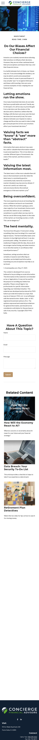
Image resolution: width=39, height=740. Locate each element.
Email (5, 345)
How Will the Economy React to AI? (18, 424)
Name (6, 333)
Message (7, 357)
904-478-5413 (32, 737)
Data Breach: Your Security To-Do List (16, 468)
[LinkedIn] (21, 719)
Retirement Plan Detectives (14, 509)
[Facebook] (17, 719)
